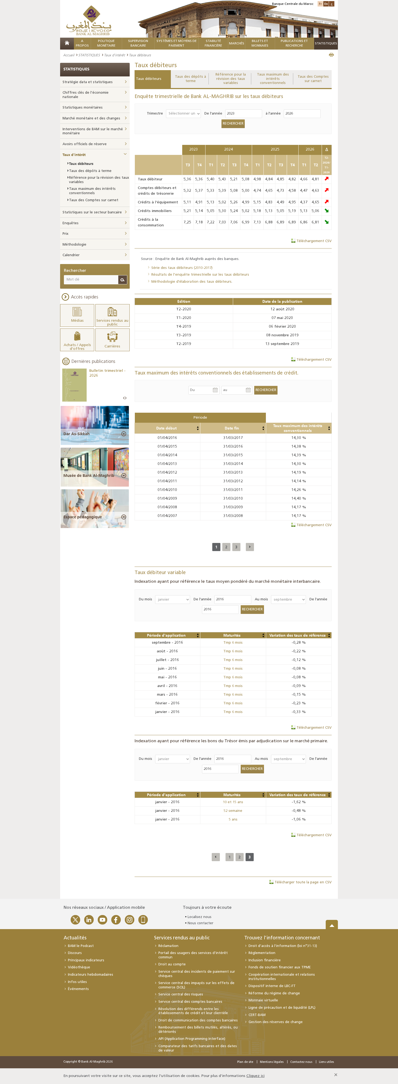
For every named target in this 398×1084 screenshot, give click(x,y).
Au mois (261, 599)
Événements (78, 989)
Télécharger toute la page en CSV (303, 882)
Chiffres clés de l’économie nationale (86, 95)
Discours (75, 953)
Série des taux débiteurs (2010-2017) (182, 268)
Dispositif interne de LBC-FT (272, 986)
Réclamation (168, 946)
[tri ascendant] (198, 427)
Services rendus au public (182, 938)
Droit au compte (172, 964)
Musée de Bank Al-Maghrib (88, 475)
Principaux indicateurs (86, 960)
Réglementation (262, 953)
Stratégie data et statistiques (88, 82)
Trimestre (155, 113)
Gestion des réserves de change (276, 1022)
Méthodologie (74, 244)
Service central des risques (180, 994)
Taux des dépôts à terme (190, 79)
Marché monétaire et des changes (91, 118)
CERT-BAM (257, 1015)
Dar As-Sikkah (76, 433)
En (326, 4)
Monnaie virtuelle (263, 1000)
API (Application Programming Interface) (191, 1039)
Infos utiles (77, 982)
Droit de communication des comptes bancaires (198, 1020)
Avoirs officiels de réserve (85, 144)
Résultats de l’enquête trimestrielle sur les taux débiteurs (200, 274)
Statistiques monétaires (83, 107)
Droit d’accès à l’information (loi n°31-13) (283, 946)
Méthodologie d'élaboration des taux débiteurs (191, 282)
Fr (320, 4)
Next (125, 398)
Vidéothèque (79, 967)
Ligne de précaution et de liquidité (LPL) (282, 1008)
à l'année (273, 113)
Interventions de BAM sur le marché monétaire (93, 131)
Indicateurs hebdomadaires (90, 974)
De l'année (213, 113)
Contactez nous (301, 1062)
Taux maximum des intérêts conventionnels (273, 79)
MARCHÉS (236, 43)
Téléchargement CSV (314, 241)
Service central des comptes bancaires (190, 1002)
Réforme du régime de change (274, 993)
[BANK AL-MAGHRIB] (89, 20)
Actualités (75, 938)
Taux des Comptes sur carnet (313, 79)
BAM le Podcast (81, 946)
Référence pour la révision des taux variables (231, 79)
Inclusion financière (265, 960)
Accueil (68, 55)
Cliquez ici (255, 1076)
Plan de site (245, 1062)
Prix (65, 234)
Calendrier (71, 255)
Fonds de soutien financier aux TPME (280, 967)
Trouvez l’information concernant (282, 938)
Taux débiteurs (148, 79)
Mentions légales (271, 1062)
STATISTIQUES (89, 55)
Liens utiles (326, 1062)
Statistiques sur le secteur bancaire (92, 212)
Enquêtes (71, 223)
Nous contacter (200, 923)
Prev (124, 398)
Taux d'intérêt (114, 55)
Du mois (145, 599)
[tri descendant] (198, 429)
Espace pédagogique (82, 517)
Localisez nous (199, 917)
